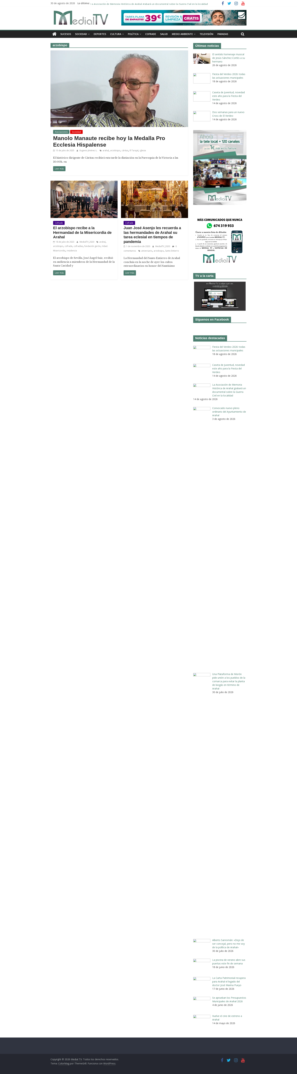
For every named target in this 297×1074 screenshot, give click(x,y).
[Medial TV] (54, 34)
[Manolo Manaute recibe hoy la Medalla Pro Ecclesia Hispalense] (119, 52)
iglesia (143, 150)
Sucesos (65, 34)
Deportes (100, 34)
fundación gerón (92, 246)
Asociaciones (61, 131)
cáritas (125, 150)
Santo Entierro (172, 250)
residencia (72, 250)
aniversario (146, 250)
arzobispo (115, 150)
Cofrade (150, 34)
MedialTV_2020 (87, 241)
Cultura (115, 34)
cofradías (78, 246)
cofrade (68, 246)
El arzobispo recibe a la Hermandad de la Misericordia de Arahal (82, 232)
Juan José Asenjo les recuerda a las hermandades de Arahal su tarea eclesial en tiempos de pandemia (152, 235)
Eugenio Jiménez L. (89, 150)
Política (133, 34)
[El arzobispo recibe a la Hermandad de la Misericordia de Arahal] (84, 183)
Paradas (222, 34)
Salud (164, 34)
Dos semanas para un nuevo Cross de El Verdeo (117, 3)
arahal (106, 150)
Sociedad (81, 34)
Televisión (206, 34)
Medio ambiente (182, 34)
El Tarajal (134, 150)
